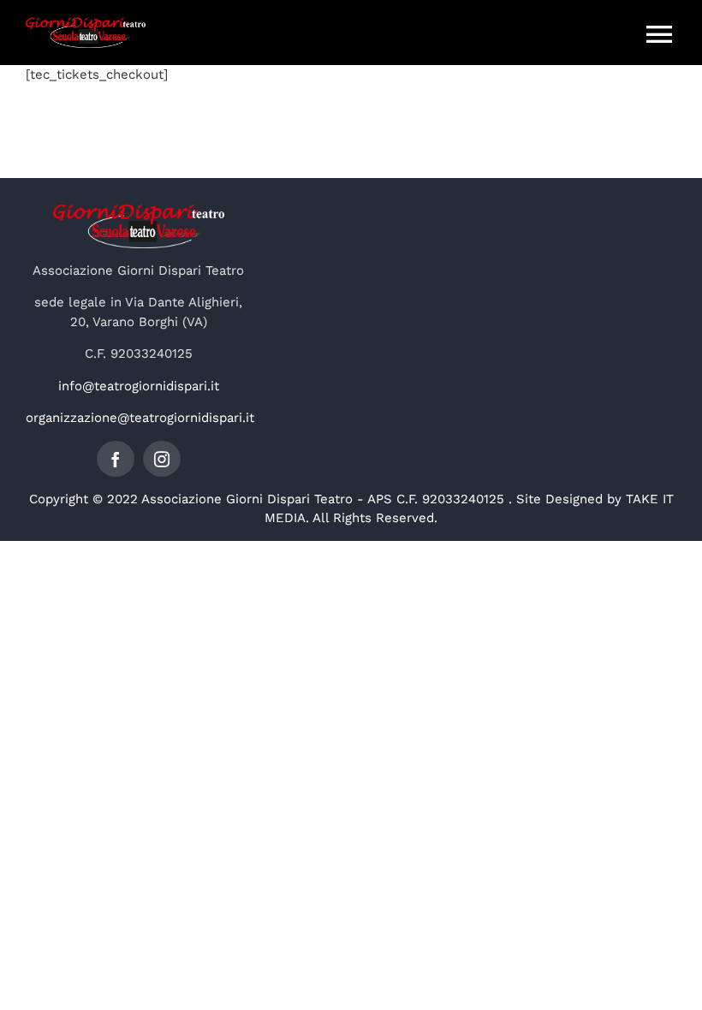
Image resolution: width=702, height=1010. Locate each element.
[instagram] (162, 459)
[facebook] (115, 459)
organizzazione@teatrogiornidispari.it (140, 417)
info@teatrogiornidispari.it (138, 386)
